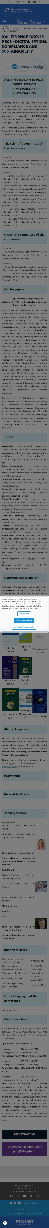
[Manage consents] (5, 1223)
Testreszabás (24, 613)
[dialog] (24, 614)
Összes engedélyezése (24, 620)
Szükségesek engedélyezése (24, 627)
